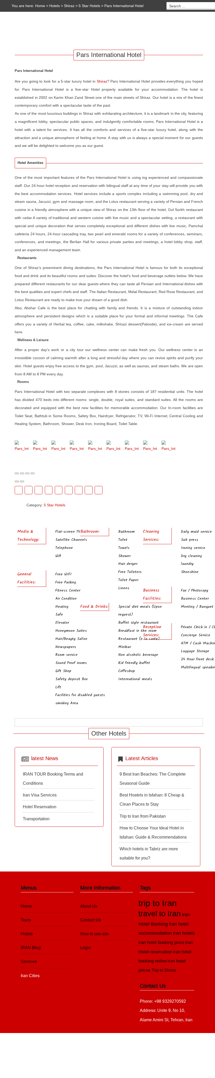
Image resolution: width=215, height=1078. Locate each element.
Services (117, 31)
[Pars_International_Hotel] (22, 446)
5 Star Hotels (90, 6)
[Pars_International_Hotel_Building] (40, 446)
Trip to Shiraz (164, 970)
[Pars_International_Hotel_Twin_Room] (168, 446)
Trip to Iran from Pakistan (143, 816)
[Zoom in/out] (32, 473)
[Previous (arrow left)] (17, 481)
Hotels (54, 6)
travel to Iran (159, 913)
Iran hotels (184, 933)
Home (40, 6)
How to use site (94, 934)
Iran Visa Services (40, 795)
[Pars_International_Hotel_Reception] (132, 446)
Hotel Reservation (39, 807)
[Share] (22, 473)
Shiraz (69, 6)
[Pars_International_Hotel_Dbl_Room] (58, 446)
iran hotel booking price (161, 942)
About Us (89, 906)
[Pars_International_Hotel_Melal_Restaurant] (113, 446)
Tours (33, 31)
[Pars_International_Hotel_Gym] (77, 446)
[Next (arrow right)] (22, 481)
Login (85, 947)
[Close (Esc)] (17, 473)
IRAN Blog (87, 31)
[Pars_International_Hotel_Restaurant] (150, 446)
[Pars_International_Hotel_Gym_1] (95, 446)
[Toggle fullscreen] (27, 473)
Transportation (36, 819)
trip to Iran (157, 903)
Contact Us (90, 920)
